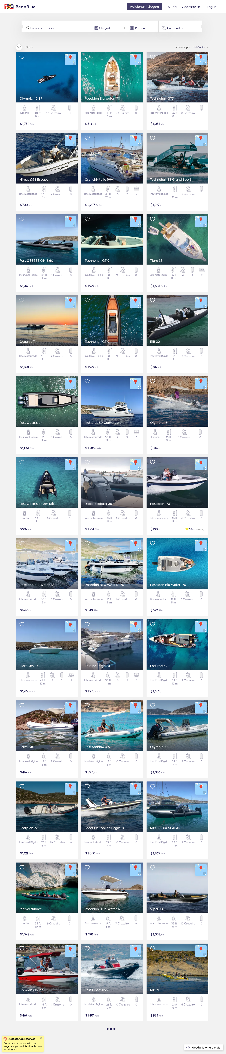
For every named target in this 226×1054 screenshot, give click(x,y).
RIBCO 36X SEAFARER (167, 828)
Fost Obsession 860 (100, 990)
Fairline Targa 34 (97, 666)
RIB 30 (155, 341)
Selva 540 (26, 747)
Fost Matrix (158, 666)
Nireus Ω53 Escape (33, 179)
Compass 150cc (31, 990)
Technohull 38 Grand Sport (170, 179)
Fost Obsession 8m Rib (36, 504)
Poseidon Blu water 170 (102, 98)
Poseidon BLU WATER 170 (104, 585)
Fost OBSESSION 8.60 (36, 260)
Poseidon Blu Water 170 (37, 585)
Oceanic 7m (28, 341)
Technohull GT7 (162, 98)
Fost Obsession (30, 422)
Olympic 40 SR (31, 98)
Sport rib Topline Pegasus (104, 828)
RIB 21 (154, 990)
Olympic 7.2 (159, 747)
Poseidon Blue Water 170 (104, 909)
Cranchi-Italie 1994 (99, 179)
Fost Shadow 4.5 (97, 747)
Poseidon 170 (160, 504)
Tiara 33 (156, 260)
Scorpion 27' (28, 828)
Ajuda (172, 7)
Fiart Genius (28, 666)
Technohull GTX (97, 260)
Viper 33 (156, 909)
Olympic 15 (158, 422)
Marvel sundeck (31, 909)
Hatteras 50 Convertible (103, 422)
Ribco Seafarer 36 (98, 504)
